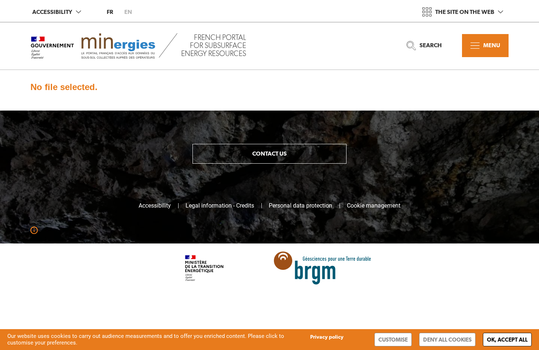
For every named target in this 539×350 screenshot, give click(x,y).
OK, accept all (507, 339)
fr (110, 11)
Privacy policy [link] (327, 337)
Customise (393, 339)
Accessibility (52, 11)
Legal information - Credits (220, 206)
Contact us (269, 153)
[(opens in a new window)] (316, 273)
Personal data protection (300, 206)
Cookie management (373, 206)
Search (430, 45)
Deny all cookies (447, 339)
